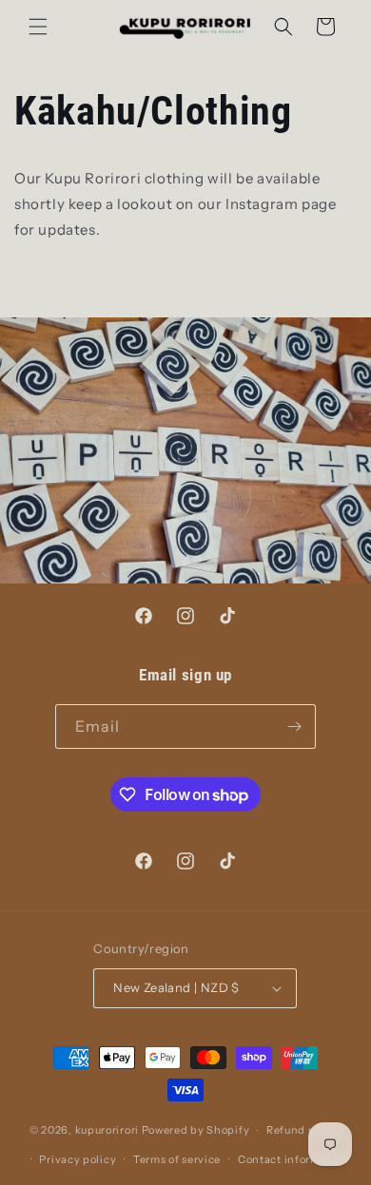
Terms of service (177, 1159)
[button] (38, 27)
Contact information (293, 1159)
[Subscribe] (294, 726)
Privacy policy (77, 1159)
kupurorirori (107, 1130)
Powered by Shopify (196, 1130)
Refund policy (304, 1130)
